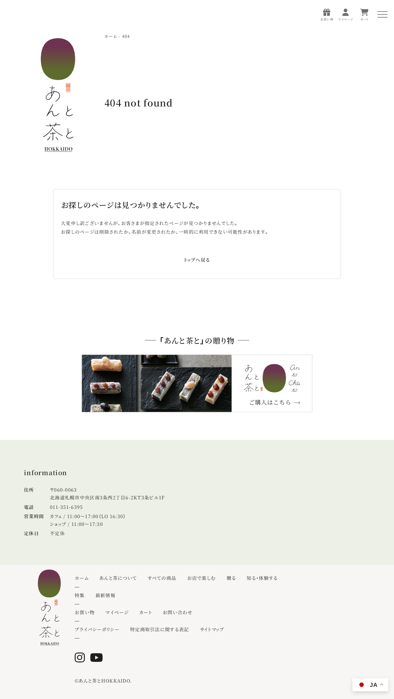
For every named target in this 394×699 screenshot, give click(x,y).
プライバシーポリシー (97, 629)
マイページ (116, 612)
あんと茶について (118, 578)
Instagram (82, 657)
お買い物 (85, 612)
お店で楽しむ (201, 578)
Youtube (98, 657)
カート (145, 612)
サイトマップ (212, 629)
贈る (231, 578)
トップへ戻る (197, 259)
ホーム (82, 578)
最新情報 (105, 595)
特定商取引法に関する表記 (159, 629)
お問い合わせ (177, 612)
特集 (80, 595)
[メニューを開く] (382, 14)
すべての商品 (162, 578)
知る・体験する (262, 578)
